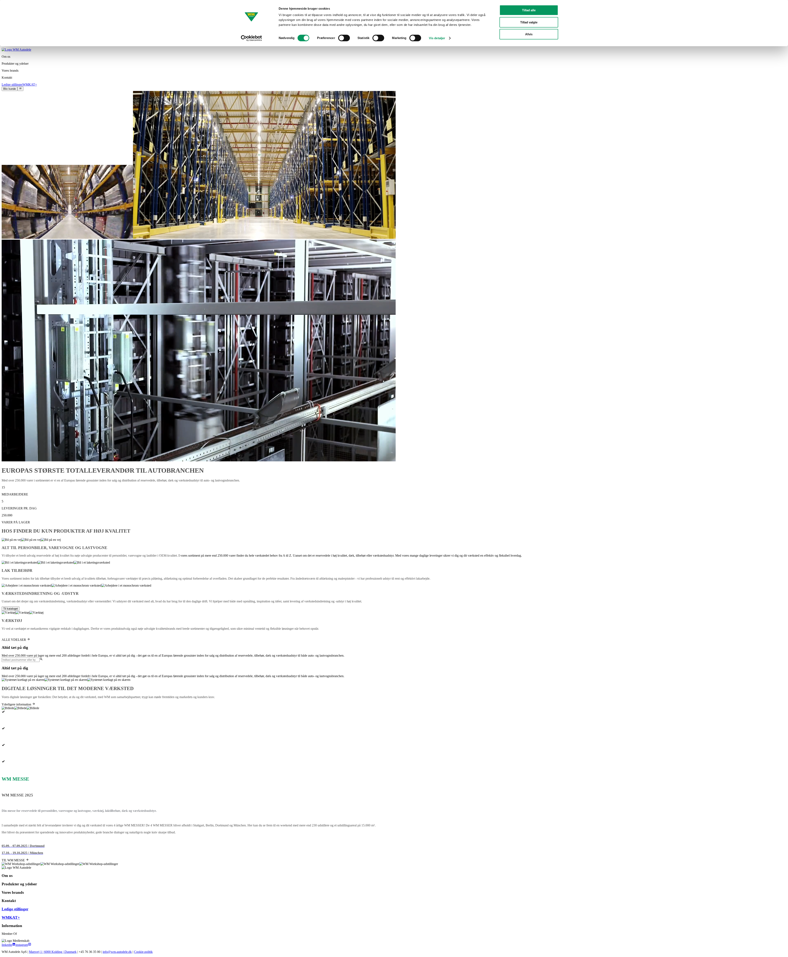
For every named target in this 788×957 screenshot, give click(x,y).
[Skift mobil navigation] (20, 88)
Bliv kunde (9, 88)
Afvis (529, 34)
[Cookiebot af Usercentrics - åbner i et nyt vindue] (251, 38)
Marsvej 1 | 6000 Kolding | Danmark (53, 952)
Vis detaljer (437, 38)
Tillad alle (529, 10)
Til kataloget (10, 608)
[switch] (344, 38)
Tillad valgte (528, 22)
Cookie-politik (143, 952)
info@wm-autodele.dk (117, 952)
